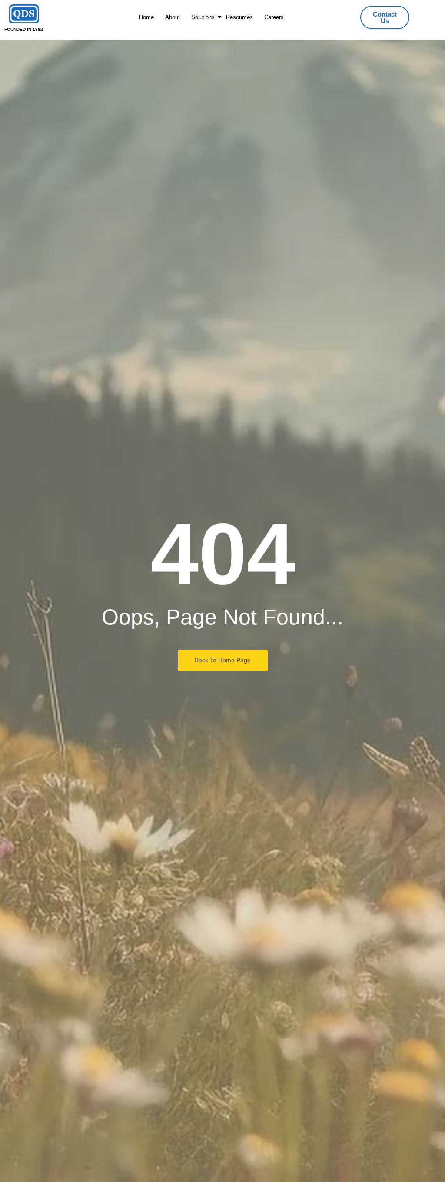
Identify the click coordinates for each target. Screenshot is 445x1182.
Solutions (203, 17)
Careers (274, 17)
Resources (239, 17)
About (172, 17)
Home (146, 17)
